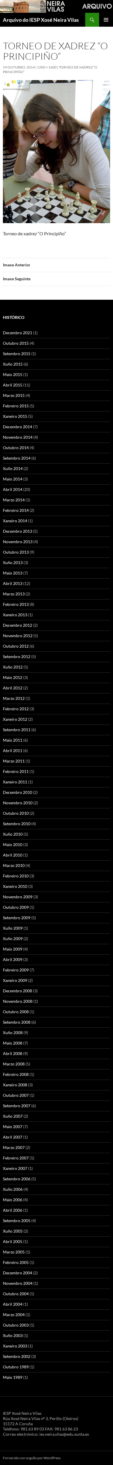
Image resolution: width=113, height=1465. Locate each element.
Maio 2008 (12, 1043)
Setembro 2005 (16, 1220)
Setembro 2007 (16, 1105)
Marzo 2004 (14, 1314)
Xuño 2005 (13, 1231)
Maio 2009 (12, 948)
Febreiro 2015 (16, 405)
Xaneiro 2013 (15, 614)
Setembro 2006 (16, 1178)
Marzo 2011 (14, 760)
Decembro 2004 (17, 1272)
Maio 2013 (12, 572)
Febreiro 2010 (16, 875)
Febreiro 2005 (16, 1262)
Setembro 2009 (16, 917)
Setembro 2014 (16, 458)
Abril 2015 (12, 384)
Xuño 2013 (13, 562)
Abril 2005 (12, 1241)
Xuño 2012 (13, 666)
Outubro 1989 (16, 1366)
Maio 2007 (12, 1126)
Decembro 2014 (17, 426)
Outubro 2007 (16, 1095)
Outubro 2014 (16, 447)
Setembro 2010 (16, 823)
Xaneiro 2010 (15, 886)
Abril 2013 (12, 583)
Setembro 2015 (16, 353)
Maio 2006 (12, 1199)
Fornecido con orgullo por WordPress (32, 1458)
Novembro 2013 (17, 541)
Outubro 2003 (16, 1325)
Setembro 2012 (16, 656)
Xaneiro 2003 (15, 1345)
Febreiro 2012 (16, 708)
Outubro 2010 (16, 813)
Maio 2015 (12, 374)
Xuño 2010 (13, 834)
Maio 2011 (12, 740)
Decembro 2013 (17, 531)
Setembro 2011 (16, 729)
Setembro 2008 (16, 1022)
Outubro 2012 (16, 646)
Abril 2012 (12, 687)
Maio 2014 (12, 478)
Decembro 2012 (17, 625)
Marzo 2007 (14, 1147)
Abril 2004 (12, 1304)
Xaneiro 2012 (15, 719)
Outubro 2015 (16, 343)
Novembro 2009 (17, 896)
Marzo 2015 (14, 395)
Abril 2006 (12, 1210)
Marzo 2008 (14, 1063)
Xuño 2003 (13, 1335)
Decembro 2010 (17, 792)
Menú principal (106, 20)
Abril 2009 (12, 959)
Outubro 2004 (16, 1293)
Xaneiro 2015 (15, 416)
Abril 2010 (12, 854)
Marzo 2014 (14, 499)
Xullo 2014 (13, 468)
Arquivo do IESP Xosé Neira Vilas (41, 20)
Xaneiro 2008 (15, 1084)
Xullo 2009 (13, 928)
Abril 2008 (12, 1053)
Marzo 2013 (14, 593)
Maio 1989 (12, 1377)
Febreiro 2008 (16, 1074)
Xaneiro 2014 (15, 520)
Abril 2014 (12, 489)
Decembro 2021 (17, 332)
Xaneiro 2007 (15, 1168)
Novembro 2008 (17, 1001)
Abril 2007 (12, 1137)
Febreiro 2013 (16, 604)
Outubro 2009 (16, 907)
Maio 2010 (12, 844)
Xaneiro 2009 (15, 980)
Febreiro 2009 (16, 969)
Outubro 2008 (16, 1011)
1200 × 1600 (47, 67)
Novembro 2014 (17, 437)
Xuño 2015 (13, 364)
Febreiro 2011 (16, 771)
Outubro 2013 (16, 552)
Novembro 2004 (17, 1283)
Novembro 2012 (17, 635)
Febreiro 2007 (16, 1157)
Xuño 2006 (13, 1189)
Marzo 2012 (14, 698)
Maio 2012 (12, 677)
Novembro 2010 (17, 802)
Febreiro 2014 (16, 510)
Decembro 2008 (17, 990)
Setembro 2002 (16, 1356)
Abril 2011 (12, 750)
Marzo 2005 (14, 1251)
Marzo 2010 (14, 865)
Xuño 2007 (13, 1116)
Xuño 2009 (13, 938)
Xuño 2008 (13, 1032)
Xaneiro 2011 (15, 781)
